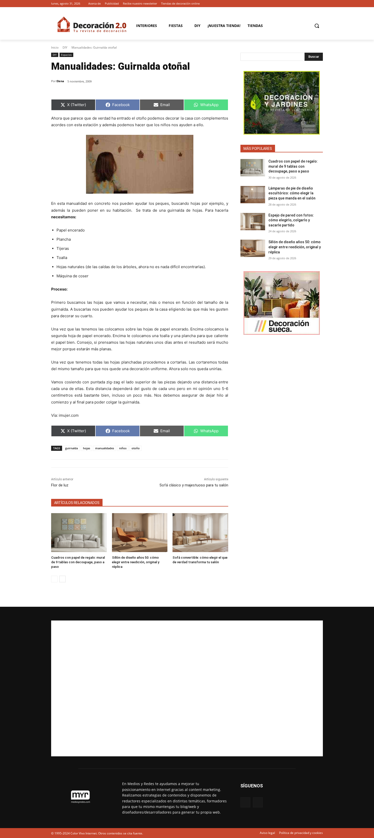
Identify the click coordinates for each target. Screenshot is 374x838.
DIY (65, 47)
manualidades (104, 448)
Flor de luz (59, 485)
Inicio (55, 47)
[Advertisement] (187, 688)
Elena (60, 81)
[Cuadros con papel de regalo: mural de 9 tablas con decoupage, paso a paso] (79, 532)
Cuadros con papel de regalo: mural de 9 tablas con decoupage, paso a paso (78, 562)
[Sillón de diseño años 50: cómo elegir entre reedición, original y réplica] (140, 532)
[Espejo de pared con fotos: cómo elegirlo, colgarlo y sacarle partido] (252, 221)
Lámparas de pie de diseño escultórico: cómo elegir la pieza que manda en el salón (291, 193)
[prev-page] (54, 579)
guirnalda (71, 448)
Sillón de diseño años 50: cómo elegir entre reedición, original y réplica (135, 562)
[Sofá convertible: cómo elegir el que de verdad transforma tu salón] (200, 532)
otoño (136, 448)
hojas (86, 448)
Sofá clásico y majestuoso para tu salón (194, 485)
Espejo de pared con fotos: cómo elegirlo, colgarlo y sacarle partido (291, 220)
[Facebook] (313, 4)
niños (122, 448)
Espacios (66, 54)
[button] (317, 26)
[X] (320, 4)
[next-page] (62, 579)
